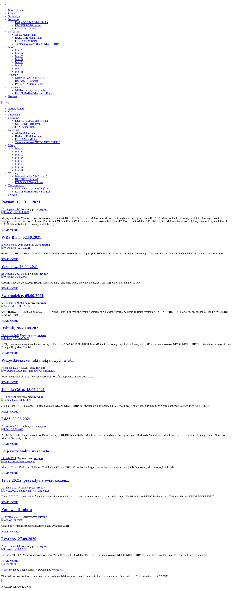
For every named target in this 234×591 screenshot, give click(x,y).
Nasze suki (14, 130)
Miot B (19, 151)
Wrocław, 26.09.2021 (19, 266)
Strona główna (16, 108)
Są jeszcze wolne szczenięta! (26, 451)
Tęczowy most (16, 185)
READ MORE (9, 230)
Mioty (11, 145)
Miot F (18, 163)
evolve (5, 569)
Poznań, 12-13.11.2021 (20, 202)
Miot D (19, 157)
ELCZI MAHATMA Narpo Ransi (33, 191)
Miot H (19, 170)
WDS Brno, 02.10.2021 (21, 237)
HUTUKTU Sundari (26, 179)
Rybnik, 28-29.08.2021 (20, 328)
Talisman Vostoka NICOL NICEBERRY (37, 142)
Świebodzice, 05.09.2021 (22, 295)
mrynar (43, 209)
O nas (11, 111)
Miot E (19, 160)
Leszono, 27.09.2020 (18, 539)
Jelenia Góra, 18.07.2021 (23, 389)
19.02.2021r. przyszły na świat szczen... (35, 480)
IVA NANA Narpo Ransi (29, 182)
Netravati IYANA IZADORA (31, 176)
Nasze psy (13, 117)
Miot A (19, 148)
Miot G (19, 166)
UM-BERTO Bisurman (28, 123)
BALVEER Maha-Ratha (28, 136)
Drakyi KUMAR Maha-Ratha (31, 120)
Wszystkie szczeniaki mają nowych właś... (37, 360)
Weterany (13, 173)
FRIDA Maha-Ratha (26, 139)
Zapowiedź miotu (16, 509)
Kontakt (12, 194)
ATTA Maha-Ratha (25, 133)
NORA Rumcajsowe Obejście (31, 188)
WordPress (58, 569)
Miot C (19, 154)
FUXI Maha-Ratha (25, 126)
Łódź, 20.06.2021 (16, 419)
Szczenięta (14, 114)
